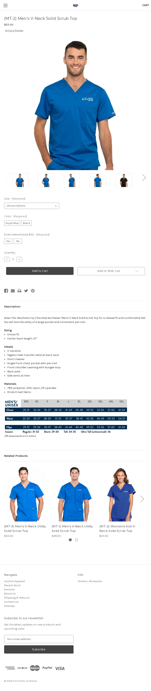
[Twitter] (26, 291)
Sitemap (9, 606)
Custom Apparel (14, 581)
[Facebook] (6, 291)
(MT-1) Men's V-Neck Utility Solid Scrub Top (72, 528)
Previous (7, 177)
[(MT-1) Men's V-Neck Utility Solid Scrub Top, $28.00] (73, 493)
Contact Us (11, 601)
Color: (15, 216)
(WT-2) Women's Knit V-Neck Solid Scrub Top (117, 528)
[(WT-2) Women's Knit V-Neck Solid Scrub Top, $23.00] (121, 493)
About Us (10, 593)
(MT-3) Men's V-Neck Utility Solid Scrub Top (25, 528)
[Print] (19, 291)
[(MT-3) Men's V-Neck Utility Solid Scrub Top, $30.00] (26, 493)
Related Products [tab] (16, 456)
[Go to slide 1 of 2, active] (70, 539)
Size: (14, 198)
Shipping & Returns (17, 597)
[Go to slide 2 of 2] (76, 539)
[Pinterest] (33, 291)
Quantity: (10, 252)
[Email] (13, 291)
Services (9, 589)
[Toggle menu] (5, 5)
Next (144, 177)
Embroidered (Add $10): (27, 234)
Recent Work (12, 585)
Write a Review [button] (14, 30)
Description (12, 306)
